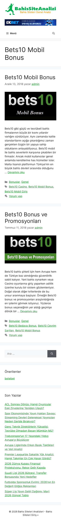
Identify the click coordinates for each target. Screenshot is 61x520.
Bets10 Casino (18, 186)
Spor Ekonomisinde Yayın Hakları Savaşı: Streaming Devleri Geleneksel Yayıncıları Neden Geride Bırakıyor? (30, 417)
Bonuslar (14, 181)
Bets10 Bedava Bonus (22, 325)
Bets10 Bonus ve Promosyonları (26, 217)
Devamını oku (16, 172)
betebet (10, 378)
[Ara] (51, 354)
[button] (53, 33)
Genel (25, 181)
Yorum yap (15, 196)
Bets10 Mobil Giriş (16, 191)
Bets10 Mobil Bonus (30, 77)
